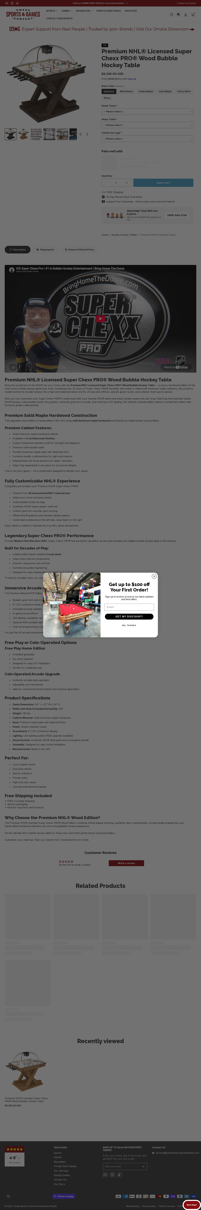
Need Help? (192, 1205)
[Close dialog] (154, 576)
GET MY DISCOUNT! (129, 616)
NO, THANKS (129, 625)
